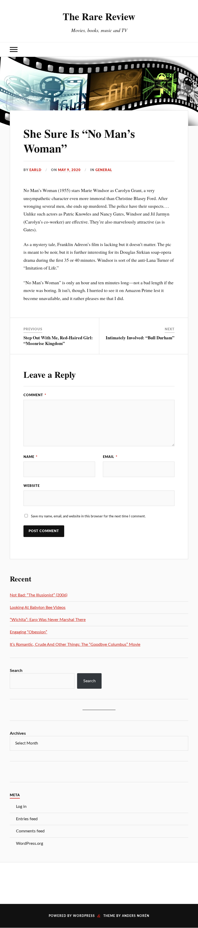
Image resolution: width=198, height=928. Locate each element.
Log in (21, 806)
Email (110, 456)
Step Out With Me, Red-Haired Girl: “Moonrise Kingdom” (58, 340)
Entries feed (27, 819)
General (103, 170)
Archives (18, 733)
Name (30, 456)
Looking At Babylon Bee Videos (37, 607)
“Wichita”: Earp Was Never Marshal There (48, 620)
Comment (34, 395)
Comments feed (30, 831)
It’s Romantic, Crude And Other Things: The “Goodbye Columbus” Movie (75, 644)
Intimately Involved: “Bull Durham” (140, 337)
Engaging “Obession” (28, 632)
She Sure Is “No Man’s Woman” (79, 140)
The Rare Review (99, 16)
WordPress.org (29, 843)
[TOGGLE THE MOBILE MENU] (14, 49)
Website (31, 485)
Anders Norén (135, 915)
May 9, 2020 (69, 170)
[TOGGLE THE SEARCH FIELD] (184, 49)
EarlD (35, 170)
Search (16, 671)
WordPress (84, 915)
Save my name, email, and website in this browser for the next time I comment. (88, 516)
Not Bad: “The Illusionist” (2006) (38, 595)
